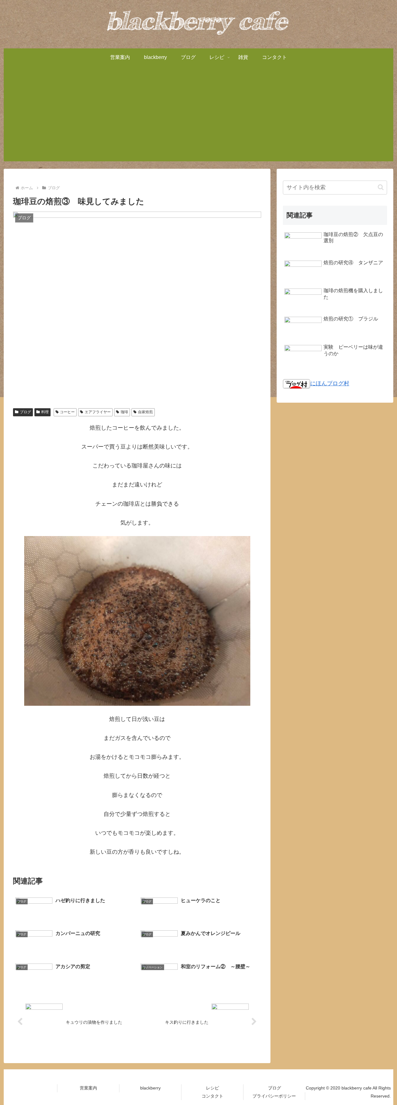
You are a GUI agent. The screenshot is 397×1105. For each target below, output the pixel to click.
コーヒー (67, 412)
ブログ (25, 412)
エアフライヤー (98, 412)
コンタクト (212, 1096)
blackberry (150, 1087)
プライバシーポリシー (274, 1096)
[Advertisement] (198, 117)
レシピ (212, 1087)
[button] (380, 187)
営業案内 (88, 1087)
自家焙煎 (145, 412)
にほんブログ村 (329, 383)
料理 (45, 412)
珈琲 (124, 412)
